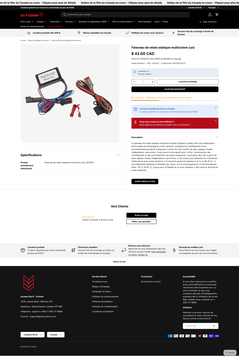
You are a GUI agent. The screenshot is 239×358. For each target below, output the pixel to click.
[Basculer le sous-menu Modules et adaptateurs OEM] (108, 21)
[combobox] (125, 14)
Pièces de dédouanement (32, 26)
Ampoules (54, 21)
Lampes (40, 21)
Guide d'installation (145, 181)
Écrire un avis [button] (141, 215)
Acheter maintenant (174, 89)
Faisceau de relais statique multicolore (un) (66, 40)
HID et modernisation (122, 21)
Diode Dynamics (138, 63)
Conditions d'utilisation (103, 311)
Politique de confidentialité (104, 306)
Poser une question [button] (141, 221)
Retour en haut (119, 262)
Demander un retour (101, 291)
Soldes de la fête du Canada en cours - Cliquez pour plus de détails (121, 2)
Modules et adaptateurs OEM (92, 21)
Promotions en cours (151, 281)
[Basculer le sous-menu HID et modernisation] (134, 21)
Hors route (26, 21)
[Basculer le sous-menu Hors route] (32, 21)
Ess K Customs (31, 347)
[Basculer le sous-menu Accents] (74, 21)
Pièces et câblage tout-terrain (38, 40)
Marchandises (144, 21)
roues (156, 21)
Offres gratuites (54, 26)
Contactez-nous (99, 281)
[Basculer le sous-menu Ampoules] (61, 21)
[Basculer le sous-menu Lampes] (45, 21)
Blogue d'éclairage (101, 286)
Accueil (23, 40)
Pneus (165, 21)
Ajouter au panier (188, 82)
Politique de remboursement (105, 296)
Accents (69, 21)
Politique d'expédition (102, 301)
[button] (217, 14)
